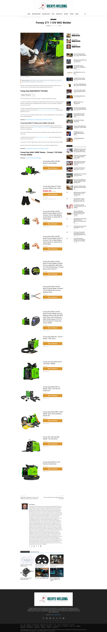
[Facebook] (21, 490)
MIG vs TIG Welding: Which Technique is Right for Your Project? (55, 579)
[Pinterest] (27, 490)
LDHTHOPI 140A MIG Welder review (41, 578)
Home (28, 14)
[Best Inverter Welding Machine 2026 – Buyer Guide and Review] (70, 85)
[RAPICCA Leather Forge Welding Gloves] (69, 103)
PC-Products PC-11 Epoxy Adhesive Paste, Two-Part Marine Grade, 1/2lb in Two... (79, 200)
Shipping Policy (49, 626)
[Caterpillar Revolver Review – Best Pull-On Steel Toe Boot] (70, 79)
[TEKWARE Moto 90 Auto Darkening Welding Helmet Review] (69, 133)
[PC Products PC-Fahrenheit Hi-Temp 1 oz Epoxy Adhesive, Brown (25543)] (70, 157)
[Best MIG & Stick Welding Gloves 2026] (70, 121)
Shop (62, 626)
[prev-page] (21, 583)
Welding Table (43, 627)
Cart (74, 626)
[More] (67, 28)
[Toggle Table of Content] (32, 95)
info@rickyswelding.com (56, 614)
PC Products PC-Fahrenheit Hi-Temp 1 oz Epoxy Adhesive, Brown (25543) (80, 156)
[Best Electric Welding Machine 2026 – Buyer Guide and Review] (70, 109)
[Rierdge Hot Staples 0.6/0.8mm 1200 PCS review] (27, 559)
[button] (85, 14)
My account (66, 626)
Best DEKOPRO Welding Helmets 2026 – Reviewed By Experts (79, 67)
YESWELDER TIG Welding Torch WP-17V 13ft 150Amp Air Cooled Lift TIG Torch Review (29, 498)
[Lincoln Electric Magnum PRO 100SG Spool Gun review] (57, 559)
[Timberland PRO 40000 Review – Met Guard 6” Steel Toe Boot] (70, 128)
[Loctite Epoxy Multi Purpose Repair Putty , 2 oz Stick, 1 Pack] (70, 169)
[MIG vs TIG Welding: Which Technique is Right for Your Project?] (57, 572)
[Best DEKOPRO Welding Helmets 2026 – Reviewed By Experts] (70, 66)
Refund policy (43, 626)
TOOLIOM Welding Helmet (79, 138)
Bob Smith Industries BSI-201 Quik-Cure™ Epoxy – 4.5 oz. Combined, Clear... (80, 193)
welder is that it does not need (42, 137)
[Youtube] (41, 546)
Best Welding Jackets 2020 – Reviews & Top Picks (37, 148)
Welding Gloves (46, 14)
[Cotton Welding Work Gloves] (70, 96)
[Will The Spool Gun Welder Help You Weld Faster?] (69, 61)
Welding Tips (59, 14)
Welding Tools (55, 627)
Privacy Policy (37, 626)
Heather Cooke (75, 34)
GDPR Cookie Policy (65, 624)
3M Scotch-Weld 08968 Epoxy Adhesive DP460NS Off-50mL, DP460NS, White (80, 181)
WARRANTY (78, 626)
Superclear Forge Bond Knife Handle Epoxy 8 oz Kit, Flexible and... (80, 187)
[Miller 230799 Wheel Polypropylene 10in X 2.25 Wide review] (42, 559)
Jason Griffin (74, 39)
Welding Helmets (30, 627)
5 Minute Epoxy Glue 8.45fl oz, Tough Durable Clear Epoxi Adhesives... (80, 163)
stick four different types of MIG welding (41, 127)
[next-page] (23, 583)
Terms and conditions (56, 626)
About (77, 14)
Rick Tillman (49, 25)
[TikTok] (57, 618)
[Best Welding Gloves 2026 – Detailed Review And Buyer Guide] (69, 115)
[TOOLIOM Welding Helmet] (70, 140)
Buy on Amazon (52, 168)
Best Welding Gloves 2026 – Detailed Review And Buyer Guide (79, 115)
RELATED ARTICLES (25, 551)
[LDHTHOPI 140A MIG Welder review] (42, 572)
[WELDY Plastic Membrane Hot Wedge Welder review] (27, 572)
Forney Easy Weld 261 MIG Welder (33, 158)
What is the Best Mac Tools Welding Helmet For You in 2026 (54, 498)
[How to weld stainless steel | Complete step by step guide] (69, 91)
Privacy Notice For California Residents (27, 626)
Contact (72, 14)
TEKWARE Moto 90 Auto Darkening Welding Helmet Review (79, 133)
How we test (72, 624)
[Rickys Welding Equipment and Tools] (53, 6)
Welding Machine (36, 14)
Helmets (66, 14)
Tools (53, 14)
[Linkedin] (34, 546)
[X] (24, 490)
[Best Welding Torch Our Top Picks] (70, 73)
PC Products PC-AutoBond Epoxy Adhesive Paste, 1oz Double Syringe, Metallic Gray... (80, 233)
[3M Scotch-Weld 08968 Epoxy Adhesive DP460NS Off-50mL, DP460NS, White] (70, 181)
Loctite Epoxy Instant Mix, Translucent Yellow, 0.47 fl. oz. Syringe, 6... (80, 206)
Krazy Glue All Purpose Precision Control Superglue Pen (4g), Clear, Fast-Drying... (79, 239)
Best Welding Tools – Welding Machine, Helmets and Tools (43, 624)
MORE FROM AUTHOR (34, 551)
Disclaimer (59, 624)
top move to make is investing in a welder (47, 110)
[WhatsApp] (30, 490)
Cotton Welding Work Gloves (79, 96)
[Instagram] (32, 546)
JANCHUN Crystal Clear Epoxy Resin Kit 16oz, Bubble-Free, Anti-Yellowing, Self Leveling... (80, 150)
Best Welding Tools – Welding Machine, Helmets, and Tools (39, 119)
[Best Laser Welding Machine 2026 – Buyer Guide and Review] (70, 55)
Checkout (71, 626)
